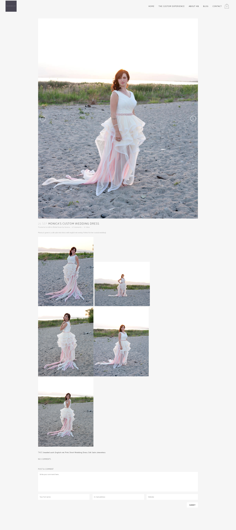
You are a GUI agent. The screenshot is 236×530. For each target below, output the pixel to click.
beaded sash (48, 452)
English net (59, 452)
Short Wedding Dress (78, 452)
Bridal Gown (57, 227)
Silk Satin (92, 452)
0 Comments (76, 227)
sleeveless (101, 452)
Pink (67, 452)
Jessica (67, 227)
